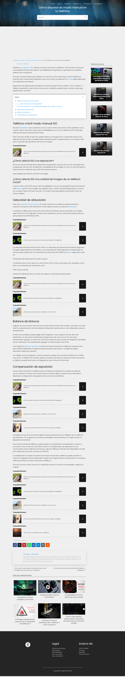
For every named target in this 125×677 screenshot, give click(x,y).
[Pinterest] (24, 545)
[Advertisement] (62, 41)
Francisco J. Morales (22, 64)
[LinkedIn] (34, 545)
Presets (52, 4)
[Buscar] (85, 16)
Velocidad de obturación (25, 110)
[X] (20, 545)
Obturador (73, 207)
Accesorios (87, 4)
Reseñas (67, 4)
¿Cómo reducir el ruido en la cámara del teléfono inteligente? (69, 569)
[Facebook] (15, 545)
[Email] (43, 545)
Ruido (19, 188)
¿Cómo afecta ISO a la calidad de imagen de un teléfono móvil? (40, 106)
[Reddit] (48, 545)
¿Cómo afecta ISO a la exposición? (30, 104)
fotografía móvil (27, 68)
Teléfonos (76, 4)
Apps (59, 4)
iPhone (69, 79)
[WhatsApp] (29, 545)
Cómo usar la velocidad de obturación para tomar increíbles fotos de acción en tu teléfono (30, 569)
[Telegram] (38, 545)
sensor (69, 252)
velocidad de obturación (29, 204)
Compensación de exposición (27, 115)
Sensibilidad (24, 128)
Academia (98, 4)
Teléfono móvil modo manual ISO (28, 101)
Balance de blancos (23, 112)
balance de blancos (32, 346)
